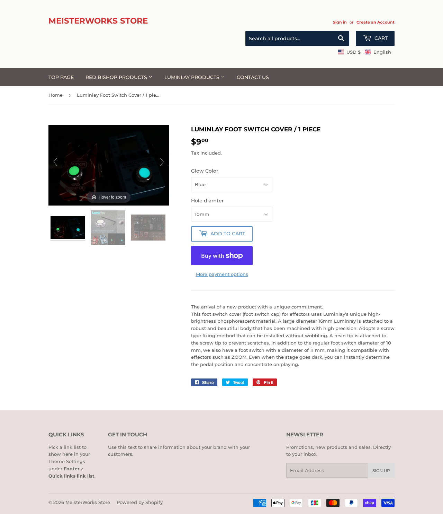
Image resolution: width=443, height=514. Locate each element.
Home (55, 95)
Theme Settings (66, 461)
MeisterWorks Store (98, 21)
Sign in (340, 22)
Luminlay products (192, 77)
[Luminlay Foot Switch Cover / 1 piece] (69, 228)
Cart (380, 38)
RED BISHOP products (116, 77)
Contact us (253, 77)
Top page (61, 77)
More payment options (222, 274)
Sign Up (381, 470)
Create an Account (375, 22)
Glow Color (204, 171)
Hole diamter (207, 201)
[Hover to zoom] (108, 164)
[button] (364, 52)
